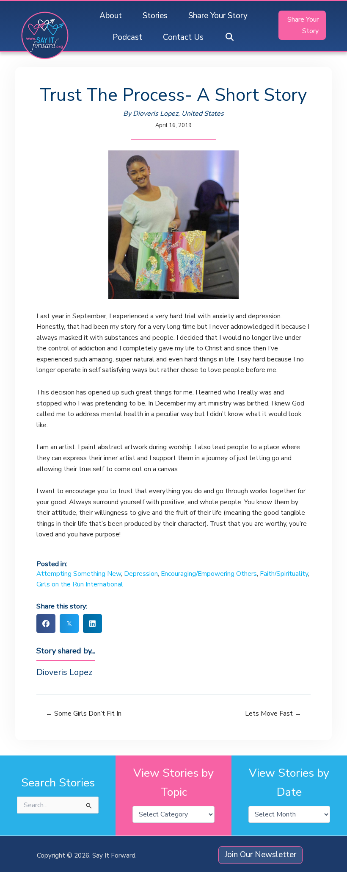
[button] (229, 37)
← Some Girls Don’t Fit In (83, 713)
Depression (141, 573)
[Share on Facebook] (45, 623)
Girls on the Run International (79, 584)
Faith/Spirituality (284, 573)
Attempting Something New (78, 573)
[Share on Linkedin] (92, 623)
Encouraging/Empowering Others (209, 573)
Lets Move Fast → (273, 713)
